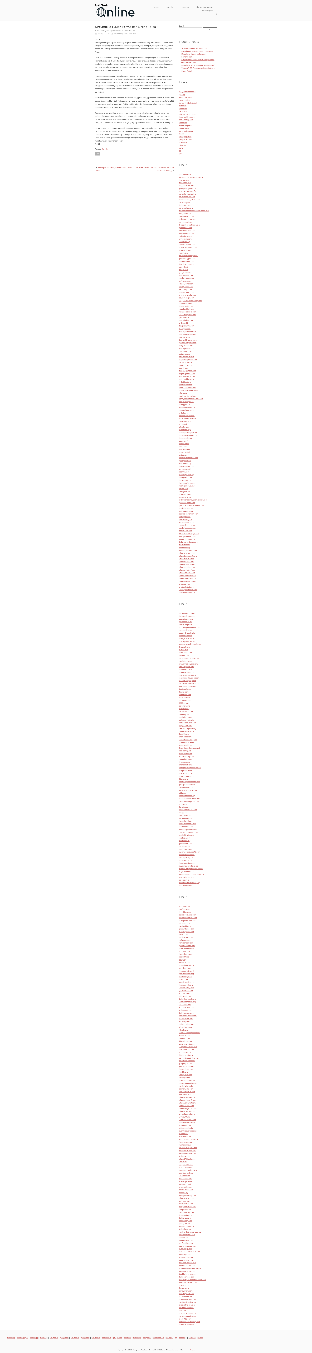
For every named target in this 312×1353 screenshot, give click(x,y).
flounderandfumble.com (188, 1139)
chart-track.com (185, 737)
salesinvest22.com (186, 1190)
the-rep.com (184, 692)
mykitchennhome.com (187, 824)
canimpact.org (184, 841)
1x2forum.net (184, 909)
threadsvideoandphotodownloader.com (194, 211)
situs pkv (182, 145)
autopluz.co (183, 650)
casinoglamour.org (186, 877)
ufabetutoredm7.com (187, 578)
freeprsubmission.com (187, 1207)
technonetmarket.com (187, 1153)
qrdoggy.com (184, 404)
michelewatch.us (185, 636)
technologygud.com (187, 407)
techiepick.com (185, 1218)
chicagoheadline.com (187, 920)
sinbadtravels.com (186, 236)
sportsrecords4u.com (187, 1092)
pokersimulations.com (187, 1080)
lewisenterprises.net (186, 971)
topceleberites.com (186, 1094)
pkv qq (181, 134)
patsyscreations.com (187, 946)
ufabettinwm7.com (186, 562)
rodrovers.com (184, 1038)
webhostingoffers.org (187, 1002)
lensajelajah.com (185, 954)
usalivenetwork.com (186, 216)
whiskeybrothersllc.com (188, 590)
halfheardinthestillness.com (189, 799)
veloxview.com (184, 584)
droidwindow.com (186, 1204)
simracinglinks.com (186, 667)
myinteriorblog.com (186, 1212)
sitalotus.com (184, 427)
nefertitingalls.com (186, 943)
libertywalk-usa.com (187, 616)
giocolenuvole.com (186, 982)
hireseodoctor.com (186, 1069)
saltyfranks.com (185, 695)
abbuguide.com (185, 996)
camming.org (184, 923)
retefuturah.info (185, 1145)
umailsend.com (185, 250)
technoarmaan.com (186, 1277)
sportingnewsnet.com (187, 331)
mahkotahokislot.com (187, 388)
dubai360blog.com (186, 379)
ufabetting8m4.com (187, 1097)
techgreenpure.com (186, 1013)
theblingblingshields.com (188, 340)
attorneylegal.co (185, 365)
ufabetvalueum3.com (187, 1103)
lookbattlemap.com (186, 261)
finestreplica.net (185, 1136)
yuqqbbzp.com (185, 1052)
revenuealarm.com (186, 1308)
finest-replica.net (185, 1181)
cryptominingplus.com (187, 295)
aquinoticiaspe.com (186, 298)
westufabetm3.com (186, 587)
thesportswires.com (186, 326)
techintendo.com (185, 1010)
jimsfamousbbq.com (187, 613)
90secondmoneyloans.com (189, 1033)
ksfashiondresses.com (187, 419)
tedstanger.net (184, 1156)
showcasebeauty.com (187, 675)
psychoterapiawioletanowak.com (191, 505)
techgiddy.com (185, 214)
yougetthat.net (185, 272)
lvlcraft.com (183, 1030)
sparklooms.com (185, 531)
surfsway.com (184, 1021)
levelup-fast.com (185, 1075)
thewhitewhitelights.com (188, 790)
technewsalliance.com (187, 1151)
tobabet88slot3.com (187, 539)
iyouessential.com (186, 985)
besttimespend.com (186, 466)
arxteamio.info (184, 452)
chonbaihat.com (185, 765)
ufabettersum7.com (186, 559)
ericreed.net (183, 804)
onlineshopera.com (186, 965)
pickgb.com (183, 413)
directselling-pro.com (187, 1305)
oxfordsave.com (185, 281)
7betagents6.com (186, 1055)
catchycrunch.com (186, 937)
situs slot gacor (207, 11)
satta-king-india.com (187, 1044)
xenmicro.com (184, 962)
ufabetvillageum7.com (187, 1108)
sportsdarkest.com (186, 320)
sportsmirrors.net (185, 351)
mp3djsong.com (185, 625)
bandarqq (11, 1338)
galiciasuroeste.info (186, 720)
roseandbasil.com (186, 787)
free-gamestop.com (186, 233)
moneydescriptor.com (187, 312)
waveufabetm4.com (187, 1114)
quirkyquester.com (186, 511)
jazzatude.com (184, 700)
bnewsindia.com (185, 1215)
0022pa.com (184, 703)
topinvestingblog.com (187, 686)
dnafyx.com (183, 979)
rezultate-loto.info (186, 1086)
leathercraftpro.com (187, 483)
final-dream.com (185, 1179)
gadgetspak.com (185, 1064)
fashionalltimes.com (187, 1271)
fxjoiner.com (184, 1288)
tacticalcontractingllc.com (189, 534)
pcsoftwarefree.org (186, 974)
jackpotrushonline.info (187, 219)
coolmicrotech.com (186, 1260)
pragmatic (183, 142)
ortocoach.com (185, 494)
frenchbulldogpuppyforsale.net (191, 869)
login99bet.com (185, 912)
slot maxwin (106, 1338)
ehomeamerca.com (186, 1007)
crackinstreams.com (187, 1061)
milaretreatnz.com (186, 711)
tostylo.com (183, 270)
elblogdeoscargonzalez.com (190, 768)
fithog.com (183, 779)
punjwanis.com (185, 174)
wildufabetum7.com (187, 593)
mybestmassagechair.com (189, 801)
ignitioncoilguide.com (187, 1313)
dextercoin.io (184, 880)
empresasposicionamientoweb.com (192, 1280)
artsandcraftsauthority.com (189, 1322)
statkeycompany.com (187, 681)
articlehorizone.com (186, 1050)
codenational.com (186, 1296)
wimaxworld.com (185, 745)
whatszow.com (185, 1005)
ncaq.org (182, 960)
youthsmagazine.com (187, 315)
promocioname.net (186, 742)
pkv (180, 154)
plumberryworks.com (187, 503)
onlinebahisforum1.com (188, 918)
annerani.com (184, 697)
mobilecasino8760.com (188, 810)
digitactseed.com (185, 1027)
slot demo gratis (185, 125)
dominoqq (34, 1338)
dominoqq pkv (22, 1338)
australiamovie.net (186, 619)
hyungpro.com (184, 329)
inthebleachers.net (186, 860)
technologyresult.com (187, 999)
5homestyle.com (185, 885)
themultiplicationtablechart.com (191, 874)
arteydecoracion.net (186, 776)
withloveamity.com (186, 988)
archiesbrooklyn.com (187, 756)
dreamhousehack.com (187, 1263)
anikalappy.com (185, 1125)
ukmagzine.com (185, 239)
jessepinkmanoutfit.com (188, 247)
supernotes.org (185, 430)
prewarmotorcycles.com (188, 664)
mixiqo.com (183, 489)
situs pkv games (185, 137)
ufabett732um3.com (187, 1159)
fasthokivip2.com (185, 289)
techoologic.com (185, 1229)
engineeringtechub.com (188, 360)
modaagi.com (184, 714)
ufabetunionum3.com (187, 1100)
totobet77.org (184, 548)
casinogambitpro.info (187, 191)
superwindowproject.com (188, 832)
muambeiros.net (185, 759)
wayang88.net (184, 1117)
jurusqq (182, 95)
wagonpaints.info (186, 1165)
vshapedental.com (186, 1240)
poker (181, 148)
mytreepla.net (184, 1078)
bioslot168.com (185, 1319)
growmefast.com (185, 385)
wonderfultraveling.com (188, 740)
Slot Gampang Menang (204, 7)
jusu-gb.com (184, 180)
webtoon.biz (184, 323)
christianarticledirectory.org (189, 883)
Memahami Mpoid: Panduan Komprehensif (197, 65)
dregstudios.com (185, 726)
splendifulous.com (186, 1089)
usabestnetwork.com (187, 244)
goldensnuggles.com (187, 258)
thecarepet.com (185, 183)
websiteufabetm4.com (187, 1120)
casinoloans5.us (185, 815)
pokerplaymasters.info (187, 194)
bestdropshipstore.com (188, 1016)
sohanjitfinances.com (187, 525)
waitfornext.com (185, 1167)
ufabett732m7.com (186, 1198)
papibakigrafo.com (186, 835)
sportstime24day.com (187, 334)
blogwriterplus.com (186, 186)
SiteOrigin (191, 1350)
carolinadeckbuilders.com (189, 683)
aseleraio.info (184, 444)
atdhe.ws (182, 793)
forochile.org (184, 734)
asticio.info (183, 447)
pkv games (54, 1338)
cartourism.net (184, 846)
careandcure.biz (185, 469)
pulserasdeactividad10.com (189, 852)
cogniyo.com (184, 472)
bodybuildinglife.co (186, 402)
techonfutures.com (186, 1226)
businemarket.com (186, 306)
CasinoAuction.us (185, 818)
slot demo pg (184, 128)
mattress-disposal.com (187, 396)
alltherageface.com (186, 1294)
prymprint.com (185, 461)
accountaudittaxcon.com (188, 458)
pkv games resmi (185, 139)
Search (181, 26)
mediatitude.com (185, 661)
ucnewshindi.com (185, 222)
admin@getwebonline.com (126, 33)
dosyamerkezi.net (186, 669)
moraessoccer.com (186, 731)
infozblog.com (184, 762)
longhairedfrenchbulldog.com (190, 301)
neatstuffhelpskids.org (187, 728)
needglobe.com (185, 491)
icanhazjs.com (184, 838)
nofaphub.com (184, 940)
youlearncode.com (186, 991)
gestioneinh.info (185, 1184)
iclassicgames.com (186, 284)
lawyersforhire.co (185, 303)
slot (98, 154)
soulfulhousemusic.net (187, 528)
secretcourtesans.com (187, 915)
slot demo (183, 109)
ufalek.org (183, 393)
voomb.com (183, 368)
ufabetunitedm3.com (187, 567)
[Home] (115, 10)
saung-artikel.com (186, 287)
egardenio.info (184, 449)
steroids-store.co (185, 773)
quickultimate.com (186, 508)
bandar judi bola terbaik (188, 103)
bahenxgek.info (185, 205)
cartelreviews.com (186, 1019)
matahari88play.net (186, 309)
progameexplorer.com (187, 1299)
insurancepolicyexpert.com (189, 678)
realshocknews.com (186, 410)
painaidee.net (184, 317)
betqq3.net (183, 813)
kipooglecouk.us (185, 821)
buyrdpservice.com (186, 264)
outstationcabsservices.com (189, 1252)
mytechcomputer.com (187, 1316)
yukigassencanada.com (188, 1047)
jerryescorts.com (185, 362)
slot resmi (182, 106)
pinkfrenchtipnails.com (187, 343)
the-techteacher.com (187, 1266)
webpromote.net (185, 770)
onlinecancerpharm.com (188, 390)
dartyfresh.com (185, 968)
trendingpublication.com (188, 550)
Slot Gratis (185, 7)
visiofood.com (184, 1201)
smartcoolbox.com (186, 522)
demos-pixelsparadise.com (189, 658)
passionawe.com (185, 497)
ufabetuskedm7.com (187, 573)
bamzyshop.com (185, 1221)
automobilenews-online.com (190, 1268)
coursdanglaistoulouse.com (189, 627)
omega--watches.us (186, 639)
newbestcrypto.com (186, 278)
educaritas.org (184, 951)
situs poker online (185, 97)
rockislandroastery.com (188, 1302)
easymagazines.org (186, 475)
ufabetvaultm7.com (186, 1106)
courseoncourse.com (187, 197)
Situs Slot (169, 7)
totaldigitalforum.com (187, 1274)
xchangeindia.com (186, 1257)
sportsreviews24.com (187, 376)
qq (180, 151)
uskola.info (183, 1162)
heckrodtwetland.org (187, 796)
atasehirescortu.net (186, 357)
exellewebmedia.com (187, 230)
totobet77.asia (184, 545)
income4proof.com (186, 948)
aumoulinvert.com (186, 827)
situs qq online (184, 100)
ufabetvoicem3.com (187, 1111)
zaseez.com (183, 934)
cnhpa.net (183, 424)
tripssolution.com (185, 1041)
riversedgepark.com (186, 932)
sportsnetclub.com (186, 275)
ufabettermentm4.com (188, 556)
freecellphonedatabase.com (189, 225)
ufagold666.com (185, 1210)
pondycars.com (185, 1224)
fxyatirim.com (184, 993)
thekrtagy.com (184, 1254)
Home (156, 7)
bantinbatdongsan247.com (189, 200)
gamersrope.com (185, 228)
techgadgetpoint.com (187, 371)
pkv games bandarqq (187, 92)
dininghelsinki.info (186, 1128)
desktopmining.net (186, 857)
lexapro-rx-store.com (187, 863)
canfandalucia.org (186, 1243)
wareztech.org (184, 242)
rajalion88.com (185, 926)
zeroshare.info (184, 706)
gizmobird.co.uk (185, 622)
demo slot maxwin (186, 131)
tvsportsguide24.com (187, 374)
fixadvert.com (184, 647)
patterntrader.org (186, 421)
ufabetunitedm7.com (187, 570)
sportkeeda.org (185, 463)
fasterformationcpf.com (188, 256)
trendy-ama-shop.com (187, 1195)
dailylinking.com (185, 977)
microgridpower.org (187, 486)
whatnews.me (184, 1176)
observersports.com (186, 292)
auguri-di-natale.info (187, 633)
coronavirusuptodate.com (189, 1058)
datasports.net (184, 354)
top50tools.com (185, 689)
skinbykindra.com (186, 1291)
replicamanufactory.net (188, 1083)
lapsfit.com (183, 1072)
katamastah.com (185, 438)
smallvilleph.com (185, 717)
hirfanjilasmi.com (185, 477)
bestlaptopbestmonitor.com (189, 782)
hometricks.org (185, 480)
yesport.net (183, 267)
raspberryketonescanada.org (190, 1232)
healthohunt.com (185, 1142)
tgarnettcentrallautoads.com (190, 644)
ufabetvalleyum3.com (187, 581)
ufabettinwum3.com (187, 564)
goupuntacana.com (186, 929)
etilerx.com (183, 1134)
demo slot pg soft (186, 120)
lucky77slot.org (185, 382)
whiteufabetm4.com (187, 1122)
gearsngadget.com (186, 1066)
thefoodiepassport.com (188, 829)
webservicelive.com (186, 1324)
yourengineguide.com (187, 1246)
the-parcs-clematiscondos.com (191, 177)
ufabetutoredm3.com (187, 576)
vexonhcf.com (184, 655)
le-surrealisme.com (186, 672)
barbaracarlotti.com (187, 855)
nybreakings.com (185, 1249)
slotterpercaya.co (185, 520)
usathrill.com (184, 1238)
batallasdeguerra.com (187, 723)
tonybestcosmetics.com (188, 1282)
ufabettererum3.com (187, 553)
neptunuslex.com (185, 630)
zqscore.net (183, 441)
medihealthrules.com (187, 1235)
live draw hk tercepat (187, 117)
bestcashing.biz (185, 751)
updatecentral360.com (188, 435)
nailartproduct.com (186, 1024)
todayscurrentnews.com (188, 542)
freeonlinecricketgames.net (189, 748)
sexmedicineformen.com (188, 514)
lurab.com (183, 1310)
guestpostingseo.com (187, 188)
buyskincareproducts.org (188, 866)
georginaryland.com (187, 785)
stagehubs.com (185, 906)
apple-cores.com (185, 849)
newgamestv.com (186, 346)
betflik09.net (184, 957)
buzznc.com (184, 1285)
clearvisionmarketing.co (188, 1170)
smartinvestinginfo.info (188, 1148)
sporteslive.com (185, 337)
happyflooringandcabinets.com (191, 399)
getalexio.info (184, 455)
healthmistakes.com (187, 416)
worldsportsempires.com (188, 433)
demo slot (183, 111)
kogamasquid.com (186, 871)
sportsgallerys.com (186, 348)
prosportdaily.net (185, 1187)
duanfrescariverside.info (188, 1131)
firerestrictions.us (185, 754)
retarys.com (183, 253)
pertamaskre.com (186, 208)
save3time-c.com (185, 653)
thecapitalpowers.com (187, 536)
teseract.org (183, 1193)
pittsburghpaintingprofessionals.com (193, 500)
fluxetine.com (184, 807)
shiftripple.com (184, 517)
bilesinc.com (184, 709)
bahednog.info (184, 202)
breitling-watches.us (187, 641)
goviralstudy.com (185, 843)
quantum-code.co (186, 1173)
